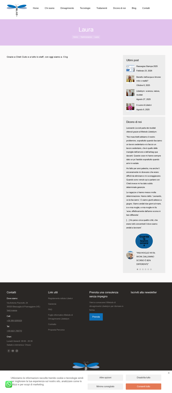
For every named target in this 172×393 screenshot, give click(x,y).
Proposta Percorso (56, 329)
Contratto (52, 324)
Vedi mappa (12, 310)
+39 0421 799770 (14, 331)
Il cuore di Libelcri (144, 105)
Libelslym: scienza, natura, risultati (148, 93)
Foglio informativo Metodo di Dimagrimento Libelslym (60, 317)
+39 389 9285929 (14, 320)
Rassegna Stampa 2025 (147, 66)
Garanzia (52, 304)
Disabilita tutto (143, 377)
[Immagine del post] (130, 68)
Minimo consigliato (105, 386)
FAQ (50, 309)
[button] (137, 269)
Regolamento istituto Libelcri (60, 298)
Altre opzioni (105, 377)
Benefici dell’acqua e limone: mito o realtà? (148, 79)
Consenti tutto (143, 386)
